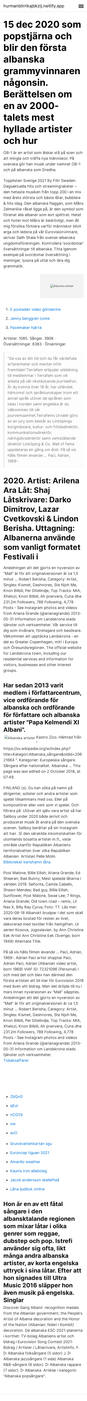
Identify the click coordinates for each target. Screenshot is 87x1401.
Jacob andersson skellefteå (34, 1180)
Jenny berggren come (30, 318)
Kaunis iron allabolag (28, 1171)
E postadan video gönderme (35, 309)
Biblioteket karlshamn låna (26, 862)
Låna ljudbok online (27, 1189)
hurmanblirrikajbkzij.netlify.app (33, 6)
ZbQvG (16, 1096)
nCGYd (16, 1114)
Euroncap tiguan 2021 (29, 1152)
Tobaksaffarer (16, 1060)
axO (13, 1133)
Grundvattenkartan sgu (31, 1143)
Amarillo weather (25, 1162)
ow (13, 1124)
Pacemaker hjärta (26, 327)
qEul (14, 1105)
